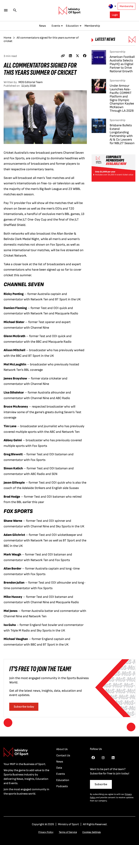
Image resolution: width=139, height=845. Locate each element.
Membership (126, 6)
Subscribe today (24, 706)
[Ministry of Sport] (69, 10)
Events (56, 26)
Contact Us (63, 755)
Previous (8, 722)
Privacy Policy (45, 832)
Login (115, 14)
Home (7, 37)
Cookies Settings (91, 832)
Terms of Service (68, 832)
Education (72, 26)
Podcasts (62, 786)
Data (59, 768)
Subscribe (101, 784)
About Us (62, 749)
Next (131, 727)
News (42, 26)
